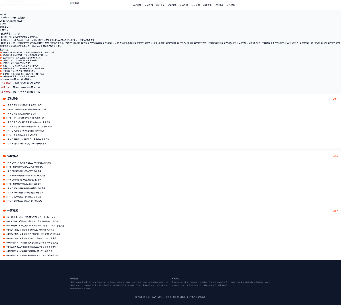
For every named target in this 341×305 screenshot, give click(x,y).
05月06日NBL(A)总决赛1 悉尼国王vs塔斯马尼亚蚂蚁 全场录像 (32, 221)
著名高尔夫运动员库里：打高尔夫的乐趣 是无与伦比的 (25, 55)
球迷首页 (137, 5)
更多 (335, 99)
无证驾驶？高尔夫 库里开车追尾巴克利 (19, 71)
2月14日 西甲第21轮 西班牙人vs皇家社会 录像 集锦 (28, 139)
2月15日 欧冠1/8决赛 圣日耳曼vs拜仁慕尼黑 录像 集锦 (29, 126)
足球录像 (172, 5)
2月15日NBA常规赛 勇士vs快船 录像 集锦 (23, 180)
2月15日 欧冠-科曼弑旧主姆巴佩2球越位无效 (25, 118)
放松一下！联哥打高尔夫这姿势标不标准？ (21, 66)
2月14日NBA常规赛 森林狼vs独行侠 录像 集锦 (25, 188)
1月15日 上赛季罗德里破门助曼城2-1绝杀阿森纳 (26, 109)
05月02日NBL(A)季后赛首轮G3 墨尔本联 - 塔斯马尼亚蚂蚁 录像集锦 (35, 225)
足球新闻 (195, 5)
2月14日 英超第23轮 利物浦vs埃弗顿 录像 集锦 (26, 143)
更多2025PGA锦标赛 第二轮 (26, 83)
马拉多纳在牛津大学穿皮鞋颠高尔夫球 (19, 76)
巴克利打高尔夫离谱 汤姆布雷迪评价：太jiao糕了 (23, 74)
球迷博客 (230, 5)
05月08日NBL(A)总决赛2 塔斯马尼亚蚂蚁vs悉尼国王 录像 (30, 217)
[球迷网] (83, 5)
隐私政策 (181, 297)
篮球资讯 (207, 5)
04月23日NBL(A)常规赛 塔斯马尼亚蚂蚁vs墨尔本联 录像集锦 (32, 242)
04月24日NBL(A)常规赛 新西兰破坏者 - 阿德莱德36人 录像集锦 (33, 234)
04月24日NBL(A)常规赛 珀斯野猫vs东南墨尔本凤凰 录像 (30, 230)
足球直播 (148, 5)
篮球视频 (184, 5)
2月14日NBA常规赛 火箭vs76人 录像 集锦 (24, 201)
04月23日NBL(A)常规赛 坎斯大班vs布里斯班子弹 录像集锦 (31, 247)
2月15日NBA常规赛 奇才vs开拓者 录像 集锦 (24, 167)
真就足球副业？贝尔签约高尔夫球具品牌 (20, 60)
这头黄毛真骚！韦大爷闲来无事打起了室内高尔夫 (23, 68)
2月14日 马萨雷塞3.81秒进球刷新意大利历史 (25, 131)
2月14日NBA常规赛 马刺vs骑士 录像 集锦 (24, 197)
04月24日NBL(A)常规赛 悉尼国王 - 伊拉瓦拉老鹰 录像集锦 (31, 238)
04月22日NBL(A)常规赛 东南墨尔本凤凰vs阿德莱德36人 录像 (32, 255)
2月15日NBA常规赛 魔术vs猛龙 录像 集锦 (23, 184)
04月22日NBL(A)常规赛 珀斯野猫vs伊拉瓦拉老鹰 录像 (29, 251)
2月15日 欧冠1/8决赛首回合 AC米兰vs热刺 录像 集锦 (28, 122)
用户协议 (191, 297)
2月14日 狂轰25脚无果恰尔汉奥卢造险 (22, 135)
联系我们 (202, 297)
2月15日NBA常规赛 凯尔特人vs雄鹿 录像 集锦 (25, 175)
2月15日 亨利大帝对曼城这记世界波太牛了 (24, 105)
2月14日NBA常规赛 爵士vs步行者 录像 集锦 (24, 192)
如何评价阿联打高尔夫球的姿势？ (17, 63)
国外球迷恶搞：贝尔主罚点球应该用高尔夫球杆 (22, 58)
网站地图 (170, 297)
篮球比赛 (160, 5)
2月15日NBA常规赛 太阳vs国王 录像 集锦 (23, 171)
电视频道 (219, 5)
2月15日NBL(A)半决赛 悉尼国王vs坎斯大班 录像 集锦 (28, 163)
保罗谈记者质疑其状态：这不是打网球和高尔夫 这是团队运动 (28, 52)
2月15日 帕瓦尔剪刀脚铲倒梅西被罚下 (22, 114)
